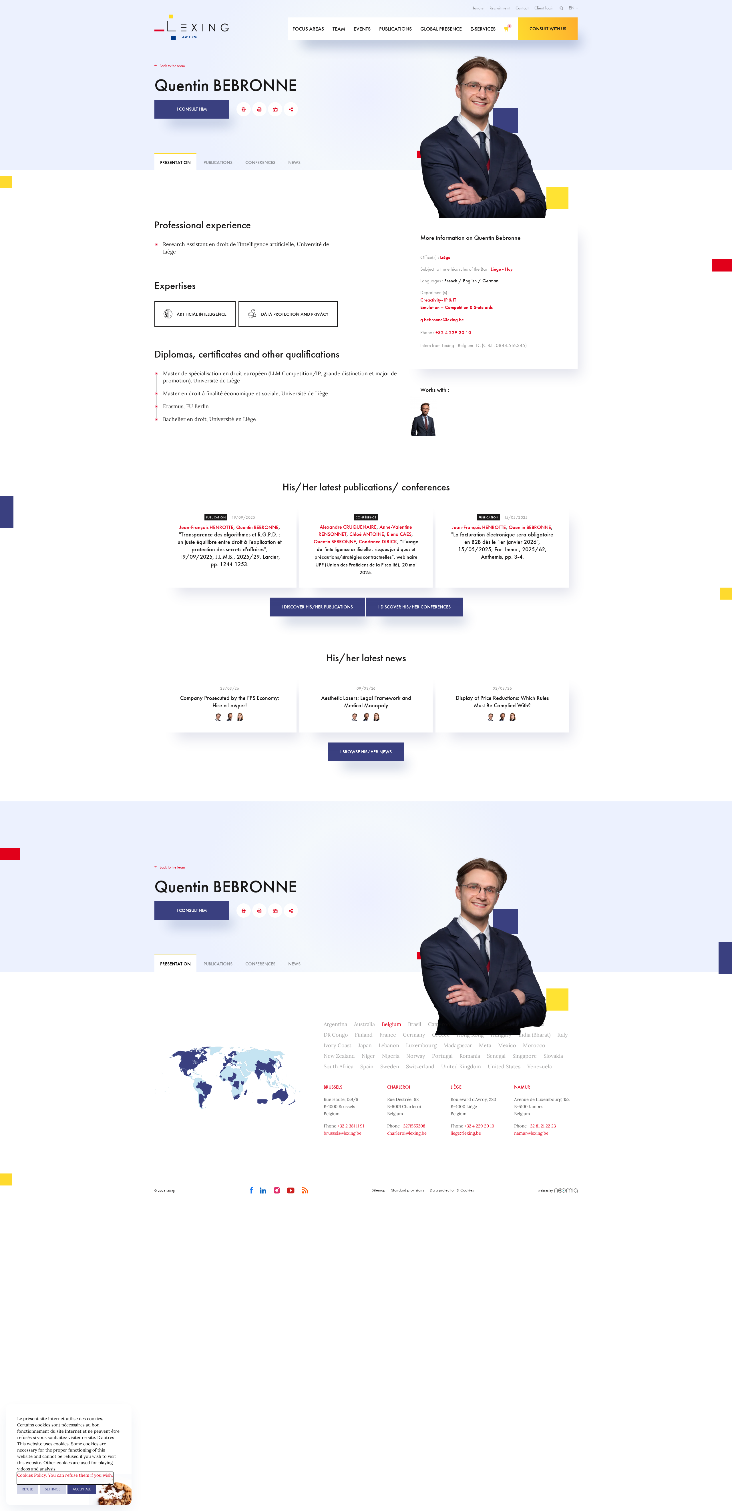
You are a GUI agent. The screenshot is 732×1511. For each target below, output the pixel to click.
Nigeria (390, 1056)
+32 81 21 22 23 (542, 1126)
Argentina (335, 1024)
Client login (544, 8)
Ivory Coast (337, 1045)
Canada (469, 1024)
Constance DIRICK (378, 541)
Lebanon (389, 1045)
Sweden (389, 1066)
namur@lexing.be (531, 1133)
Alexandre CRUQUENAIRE (348, 527)
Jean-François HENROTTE (206, 527)
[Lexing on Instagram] (277, 1190)
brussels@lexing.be (342, 1133)
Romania (470, 1056)
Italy (562, 1034)
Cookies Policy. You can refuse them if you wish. (65, 1475)
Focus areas (308, 28)
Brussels (333, 1087)
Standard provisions (407, 1190)
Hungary (501, 1034)
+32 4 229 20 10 (453, 332)
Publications (395, 28)
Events (362, 28)
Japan (365, 1045)
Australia (364, 1024)
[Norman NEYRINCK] (423, 416)
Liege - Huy (502, 269)
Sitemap (378, 1190)
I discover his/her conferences (414, 607)
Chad (491, 1024)
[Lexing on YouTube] (291, 1190)
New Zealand (339, 1056)
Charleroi (398, 1087)
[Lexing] (195, 29)
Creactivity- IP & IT (438, 300)
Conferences (260, 162)
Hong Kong (470, 1034)
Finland (364, 1034)
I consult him (192, 109)
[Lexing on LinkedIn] (263, 1190)
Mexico (507, 1045)
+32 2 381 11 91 (350, 1126)
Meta (485, 1045)
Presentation (175, 162)
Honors (478, 8)
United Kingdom (461, 1066)
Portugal (442, 1056)
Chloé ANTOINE (366, 534)
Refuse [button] (27, 1489)
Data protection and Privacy (295, 314)
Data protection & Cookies (452, 1190)
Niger (368, 1056)
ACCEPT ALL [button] (82, 1489)
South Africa (338, 1066)
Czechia (534, 1024)
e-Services (483, 28)
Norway (415, 1056)
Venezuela (539, 1066)
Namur (522, 1087)
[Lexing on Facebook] (251, 1190)
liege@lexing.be (466, 1133)
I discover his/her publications (317, 607)
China (511, 1024)
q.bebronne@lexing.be (442, 319)
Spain (366, 1066)
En (572, 8)
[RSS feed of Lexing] (305, 1190)
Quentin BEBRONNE (257, 527)
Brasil (414, 1024)
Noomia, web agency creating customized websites (566, 1190)
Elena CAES (399, 534)
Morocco (534, 1045)
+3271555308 (413, 1126)
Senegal (496, 1056)
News (294, 162)
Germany (414, 1034)
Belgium (391, 1024)
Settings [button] (53, 1489)
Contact (522, 8)
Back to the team (172, 65)
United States (504, 1066)
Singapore (524, 1056)
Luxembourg (421, 1045)
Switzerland (420, 1066)
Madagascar (457, 1045)
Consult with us (548, 29)
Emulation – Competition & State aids (456, 307)
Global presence (441, 28)
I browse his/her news (366, 752)
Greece (441, 1034)
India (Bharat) (534, 1034)
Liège (445, 257)
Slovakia (553, 1056)
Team (339, 28)
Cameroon (440, 1024)
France (387, 1034)
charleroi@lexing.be (407, 1133)
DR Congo (336, 1034)
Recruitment (500, 8)
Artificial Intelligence (201, 314)
